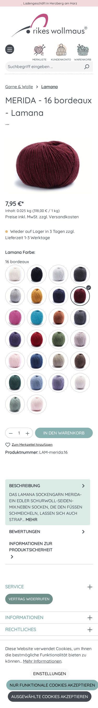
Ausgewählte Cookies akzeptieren (49, 696)
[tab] (47, 502)
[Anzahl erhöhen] (27, 433)
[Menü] (9, 49)
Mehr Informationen (42, 661)
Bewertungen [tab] (24, 531)
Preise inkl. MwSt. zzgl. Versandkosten (42, 216)
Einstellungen (49, 673)
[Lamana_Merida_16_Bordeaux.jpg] (49, 165)
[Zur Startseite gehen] (49, 25)
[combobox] (43, 66)
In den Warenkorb (63, 432)
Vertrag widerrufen (29, 599)
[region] (49, 165)
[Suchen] (86, 66)
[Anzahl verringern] (10, 433)
